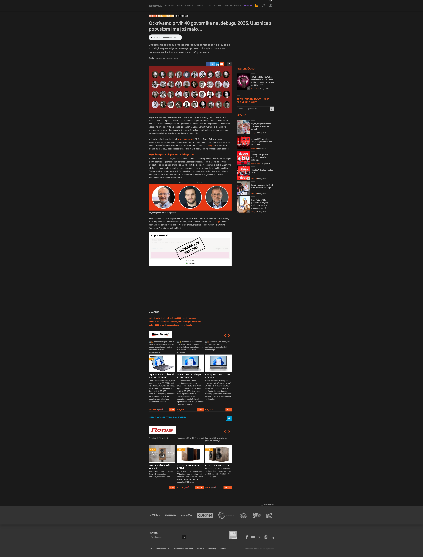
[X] (259, 537)
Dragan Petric (255, 89)
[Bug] (170, 515)
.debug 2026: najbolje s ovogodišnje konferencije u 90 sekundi (175, 321)
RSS (150, 548)
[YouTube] (253, 537)
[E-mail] (222, 64)
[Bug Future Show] (227, 515)
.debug (177, 16)
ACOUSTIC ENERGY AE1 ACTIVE (160, 466)
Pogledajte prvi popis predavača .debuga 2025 (171, 154)
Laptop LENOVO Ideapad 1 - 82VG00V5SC (161, 376)
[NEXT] (229, 335)
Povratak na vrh (269, 504)
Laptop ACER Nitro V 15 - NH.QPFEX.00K (217, 376)
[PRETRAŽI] (272, 109)
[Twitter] (212, 64)
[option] (162, 376)
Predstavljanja (185, 6)
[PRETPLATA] (184, 537)
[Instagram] (266, 537)
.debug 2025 (184, 16)
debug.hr (211, 145)
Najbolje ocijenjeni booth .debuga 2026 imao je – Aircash (172, 318)
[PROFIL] (270, 6)
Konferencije (153, 16)
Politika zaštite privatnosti (183, 548)
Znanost (200, 6)
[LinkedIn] (217, 64)
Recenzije (169, 6)
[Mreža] (187, 515)
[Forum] (155, 515)
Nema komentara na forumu (168, 417)
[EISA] (233, 535)
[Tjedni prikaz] (256, 6)
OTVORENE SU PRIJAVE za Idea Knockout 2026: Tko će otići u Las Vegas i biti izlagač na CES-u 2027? (262, 81)
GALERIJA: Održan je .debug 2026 (262, 171)
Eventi (237, 6)
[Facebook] (208, 64)
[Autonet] (205, 515)
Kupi (172, 410)
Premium (248, 6)
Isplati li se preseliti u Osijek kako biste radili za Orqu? (262, 186)
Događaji (160, 16)
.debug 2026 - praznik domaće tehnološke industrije (170, 325)
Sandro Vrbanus (256, 164)
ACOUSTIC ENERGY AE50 (189, 465)
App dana (218, 6)
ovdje (217, 221)
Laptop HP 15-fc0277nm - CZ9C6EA (189, 376)
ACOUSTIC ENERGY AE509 (218, 465)
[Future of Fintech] (269, 515)
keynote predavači (186, 138)
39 (248, 193)
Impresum (200, 548)
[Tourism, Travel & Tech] (256, 515)
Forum (228, 6)
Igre (209, 6)
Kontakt (223, 548)
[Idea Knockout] (244, 515)
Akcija (171, 487)
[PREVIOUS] (225, 335)
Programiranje (169, 16)
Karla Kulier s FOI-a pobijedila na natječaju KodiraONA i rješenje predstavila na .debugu (260, 204)
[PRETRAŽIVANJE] (263, 6)
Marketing (212, 548)
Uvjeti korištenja (162, 548)
